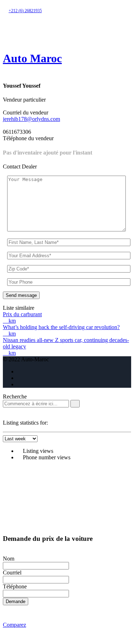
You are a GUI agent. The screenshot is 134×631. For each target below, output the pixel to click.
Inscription (50, 30)
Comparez (14, 625)
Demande (15, 601)
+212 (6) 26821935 (25, 10)
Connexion (18, 30)
